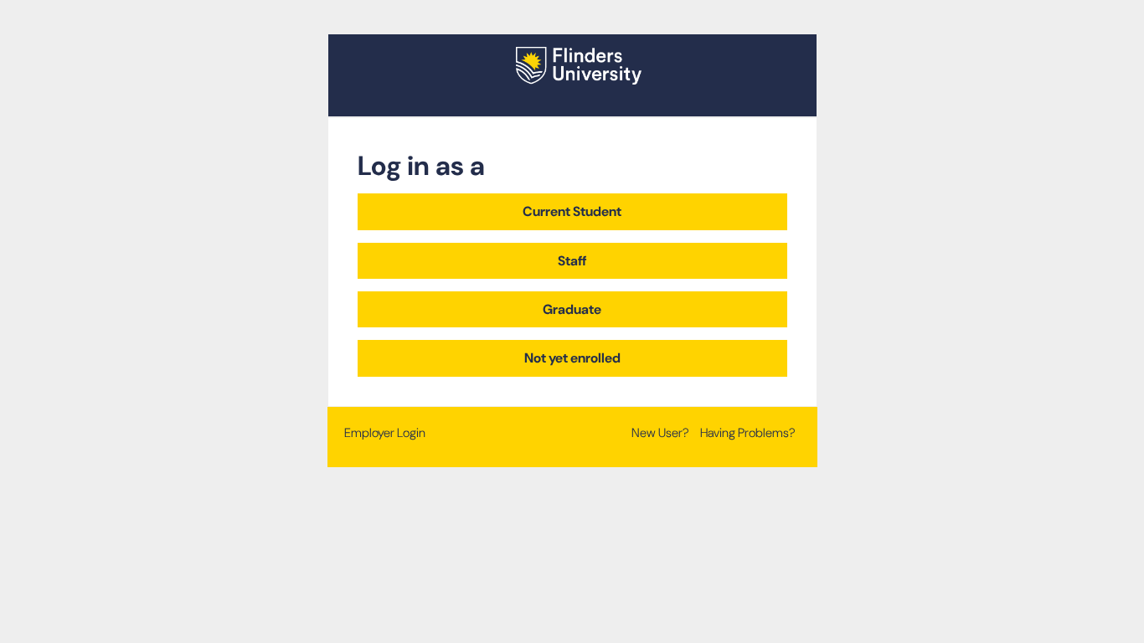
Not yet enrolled (572, 358)
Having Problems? (748, 432)
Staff (572, 261)
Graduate (572, 309)
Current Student (572, 211)
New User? (660, 432)
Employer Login (384, 432)
